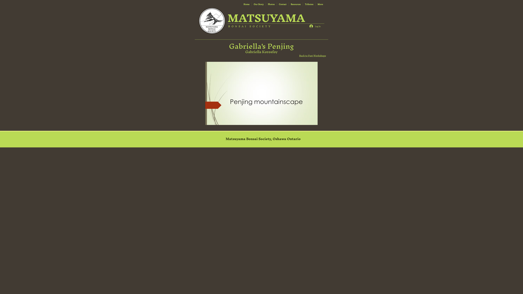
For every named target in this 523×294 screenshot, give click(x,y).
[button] (296, 4)
